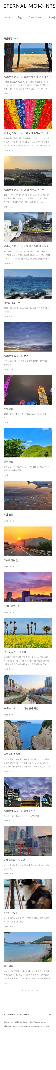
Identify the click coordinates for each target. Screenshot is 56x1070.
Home (7, 17)
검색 (43, 6)
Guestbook (35, 17)
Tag (20, 17)
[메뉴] (50, 6)
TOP (50, 1014)
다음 (41, 990)
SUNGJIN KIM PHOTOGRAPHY (17, 1014)
